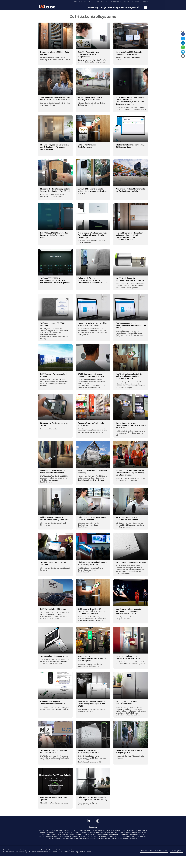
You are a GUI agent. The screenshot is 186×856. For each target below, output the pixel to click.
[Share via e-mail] (183, 56)
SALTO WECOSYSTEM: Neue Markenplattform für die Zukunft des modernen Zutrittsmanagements (55, 280)
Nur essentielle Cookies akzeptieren (154, 851)
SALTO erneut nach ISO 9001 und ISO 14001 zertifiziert (53, 751)
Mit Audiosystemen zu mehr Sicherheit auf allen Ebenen (127, 518)
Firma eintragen (101, 2)
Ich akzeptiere (176, 851)
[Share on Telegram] (183, 52)
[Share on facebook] (183, 34)
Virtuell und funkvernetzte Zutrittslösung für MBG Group (128, 657)
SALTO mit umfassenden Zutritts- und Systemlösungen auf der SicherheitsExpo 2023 (129, 376)
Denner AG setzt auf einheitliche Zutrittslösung (91, 424)
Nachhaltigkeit (128, 7)
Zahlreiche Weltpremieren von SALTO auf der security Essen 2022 (54, 518)
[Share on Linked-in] (183, 43)
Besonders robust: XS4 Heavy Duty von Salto (54, 53)
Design (103, 7)
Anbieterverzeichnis (83, 2)
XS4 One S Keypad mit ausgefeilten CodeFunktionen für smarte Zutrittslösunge (54, 147)
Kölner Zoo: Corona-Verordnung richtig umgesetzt (129, 751)
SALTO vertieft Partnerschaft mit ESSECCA (53, 375)
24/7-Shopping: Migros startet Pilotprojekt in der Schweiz (90, 98)
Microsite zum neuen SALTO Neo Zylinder (53, 798)
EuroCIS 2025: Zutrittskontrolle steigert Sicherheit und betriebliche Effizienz (92, 191)
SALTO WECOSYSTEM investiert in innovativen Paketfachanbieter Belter (54, 235)
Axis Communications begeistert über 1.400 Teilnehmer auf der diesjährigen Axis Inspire (129, 611)
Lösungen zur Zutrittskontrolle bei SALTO (54, 424)
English (144, 2)
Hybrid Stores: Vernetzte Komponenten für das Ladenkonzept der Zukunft (131, 425)
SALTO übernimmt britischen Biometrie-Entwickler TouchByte (91, 375)
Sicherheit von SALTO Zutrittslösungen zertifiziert (89, 751)
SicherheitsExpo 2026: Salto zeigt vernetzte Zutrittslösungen (129, 53)
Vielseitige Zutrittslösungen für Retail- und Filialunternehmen (52, 471)
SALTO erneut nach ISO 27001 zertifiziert (52, 324)
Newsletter (116, 2)
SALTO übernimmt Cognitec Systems (131, 562)
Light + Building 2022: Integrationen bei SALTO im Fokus (92, 518)
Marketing (93, 7)
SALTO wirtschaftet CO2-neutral (53, 609)
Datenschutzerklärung (19, 852)
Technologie (114, 7)
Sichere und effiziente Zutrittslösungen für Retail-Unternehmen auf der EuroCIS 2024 (92, 280)
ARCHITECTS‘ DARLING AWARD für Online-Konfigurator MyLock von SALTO (92, 703)
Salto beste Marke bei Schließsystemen (87, 146)
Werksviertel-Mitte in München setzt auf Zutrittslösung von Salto (130, 190)
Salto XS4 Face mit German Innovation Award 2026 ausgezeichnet (89, 54)
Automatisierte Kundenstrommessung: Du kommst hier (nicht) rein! (92, 658)
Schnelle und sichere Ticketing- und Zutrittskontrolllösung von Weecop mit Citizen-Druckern (130, 472)
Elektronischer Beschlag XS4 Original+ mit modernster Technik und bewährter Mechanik (91, 611)
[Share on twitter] (183, 38)
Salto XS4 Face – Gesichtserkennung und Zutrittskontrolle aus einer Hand (55, 98)
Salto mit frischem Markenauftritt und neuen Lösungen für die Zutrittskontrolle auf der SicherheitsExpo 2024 (129, 236)
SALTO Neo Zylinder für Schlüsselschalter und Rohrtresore (130, 279)
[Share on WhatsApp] (183, 47)
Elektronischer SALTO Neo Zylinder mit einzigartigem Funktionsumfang (92, 798)
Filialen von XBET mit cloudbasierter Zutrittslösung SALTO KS (92, 563)
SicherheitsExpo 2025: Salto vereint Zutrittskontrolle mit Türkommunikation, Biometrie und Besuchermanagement (130, 100)
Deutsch (135, 2)
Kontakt (126, 2)
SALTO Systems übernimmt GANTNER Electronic (127, 702)
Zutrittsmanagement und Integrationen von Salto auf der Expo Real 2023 (131, 325)
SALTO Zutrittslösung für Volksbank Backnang (92, 471)
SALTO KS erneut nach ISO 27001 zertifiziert (53, 563)
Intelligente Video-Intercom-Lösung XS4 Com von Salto (130, 146)
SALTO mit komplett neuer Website (54, 656)
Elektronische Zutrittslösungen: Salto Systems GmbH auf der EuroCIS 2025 (55, 190)
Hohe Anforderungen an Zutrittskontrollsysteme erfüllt (52, 702)
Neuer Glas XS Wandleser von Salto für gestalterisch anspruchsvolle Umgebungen (92, 235)
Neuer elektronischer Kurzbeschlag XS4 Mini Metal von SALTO (92, 324)
